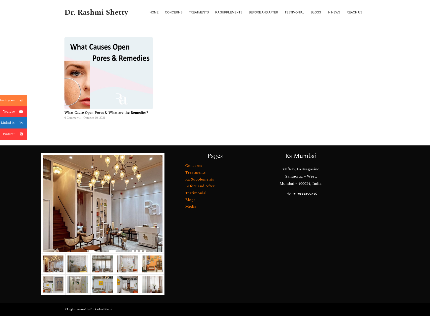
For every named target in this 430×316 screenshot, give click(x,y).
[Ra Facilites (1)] (127, 284)
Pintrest (9, 133)
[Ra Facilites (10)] (77, 263)
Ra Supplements (199, 179)
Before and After (200, 186)
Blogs (190, 200)
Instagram (7, 100)
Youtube (9, 111)
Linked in (8, 122)
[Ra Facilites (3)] (53, 284)
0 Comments (72, 118)
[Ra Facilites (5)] (152, 263)
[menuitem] (154, 12)
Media (190, 206)
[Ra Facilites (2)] (77, 284)
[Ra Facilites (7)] (102, 263)
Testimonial (196, 193)
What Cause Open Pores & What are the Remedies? (106, 113)
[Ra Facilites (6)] (127, 263)
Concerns (193, 166)
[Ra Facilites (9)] (152, 284)
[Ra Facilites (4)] (102, 284)
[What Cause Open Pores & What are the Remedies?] (108, 73)
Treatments (195, 172)
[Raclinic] (102, 203)
